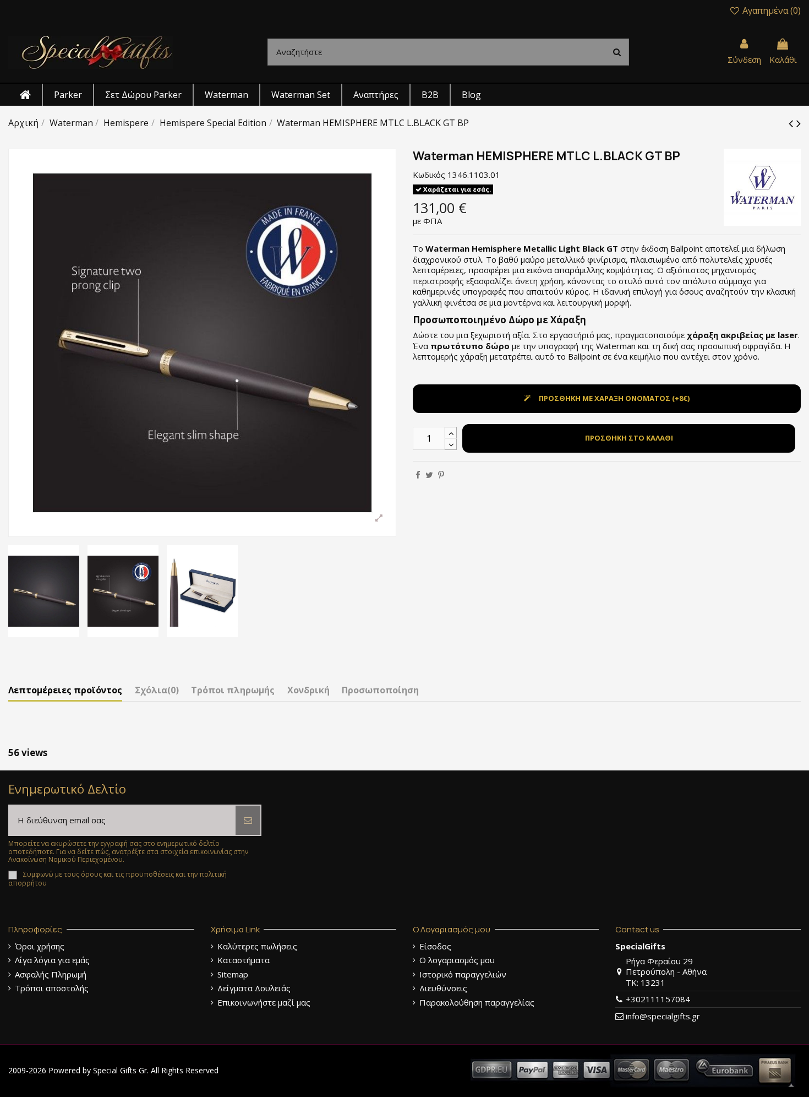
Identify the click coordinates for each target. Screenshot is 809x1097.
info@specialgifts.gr (663, 1016)
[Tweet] (429, 474)
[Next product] (798, 123)
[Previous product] (792, 123)
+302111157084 (658, 998)
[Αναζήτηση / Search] (617, 52)
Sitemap (232, 974)
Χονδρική (308, 690)
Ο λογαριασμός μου (457, 960)
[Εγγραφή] (248, 820)
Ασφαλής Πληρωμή (50, 974)
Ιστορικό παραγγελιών (462, 974)
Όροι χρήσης (39, 946)
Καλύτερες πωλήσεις (257, 946)
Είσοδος (435, 946)
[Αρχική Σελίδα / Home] (90, 51)
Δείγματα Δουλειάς (254, 988)
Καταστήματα (243, 960)
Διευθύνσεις (443, 988)
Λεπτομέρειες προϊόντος (65, 690)
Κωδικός (429, 175)
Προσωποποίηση (380, 690)
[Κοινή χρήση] (418, 474)
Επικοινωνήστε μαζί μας (263, 1002)
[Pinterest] (441, 474)
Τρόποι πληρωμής (233, 690)
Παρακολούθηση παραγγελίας (476, 1002)
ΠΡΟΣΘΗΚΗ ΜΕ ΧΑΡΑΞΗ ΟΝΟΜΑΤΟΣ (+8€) (614, 398)
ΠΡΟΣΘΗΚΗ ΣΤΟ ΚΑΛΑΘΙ (629, 438)
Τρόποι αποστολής (52, 988)
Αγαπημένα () (770, 10)
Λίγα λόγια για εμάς (52, 960)
